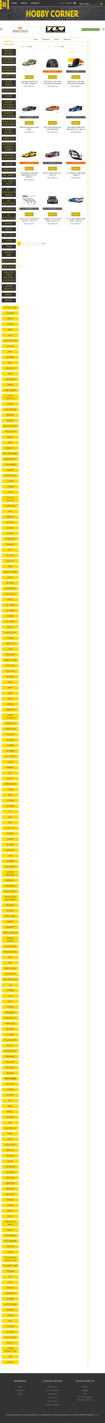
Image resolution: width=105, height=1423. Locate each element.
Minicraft (10, 927)
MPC (10, 957)
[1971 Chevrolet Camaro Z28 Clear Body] (52, 108)
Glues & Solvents (8, 131)
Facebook (85, 1387)
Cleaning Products (9, 287)
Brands (8, 300)
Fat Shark (10, 605)
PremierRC (10, 1057)
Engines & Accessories (9, 114)
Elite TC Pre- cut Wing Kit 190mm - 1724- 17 (29, 220)
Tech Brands (10, 1241)
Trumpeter (10, 1293)
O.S (10, 985)
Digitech (10, 522)
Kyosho (10, 834)
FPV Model (10, 622)
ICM (10, 773)
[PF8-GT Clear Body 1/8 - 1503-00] (52, 154)
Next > (43, 243)
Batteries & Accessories (9, 60)
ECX (10, 550)
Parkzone (10, 1023)
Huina (10, 762)
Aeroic (10, 319)
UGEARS (10, 1299)
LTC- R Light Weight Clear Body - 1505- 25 (76, 220)
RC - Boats (9, 175)
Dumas (10, 533)
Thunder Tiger (10, 1266)
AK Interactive (10, 341)
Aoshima (10, 357)
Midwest (10, 905)
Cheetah (10, 470)
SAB (10, 1123)
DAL (10, 511)
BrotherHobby (10, 454)
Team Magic (10, 1236)
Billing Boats (10, 426)
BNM (10, 443)
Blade (10, 437)
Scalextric (10, 1145)
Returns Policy (52, 1401)
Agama (10, 324)
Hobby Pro (10, 710)
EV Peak (10, 583)
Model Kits (8, 138)
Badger (10, 415)
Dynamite (10, 544)
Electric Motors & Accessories (9, 104)
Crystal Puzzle (10, 499)
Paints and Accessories (9, 156)
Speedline (10, 1178)
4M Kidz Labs (10, 308)
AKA (10, 335)
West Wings (10, 1337)
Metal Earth (10, 891)
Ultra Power (10, 1304)
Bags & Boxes (8, 261)
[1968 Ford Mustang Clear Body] (29, 108)
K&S (10, 817)
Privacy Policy (52, 1387)
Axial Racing (10, 409)
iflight (10, 778)
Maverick (10, 880)
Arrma (10, 385)
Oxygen (10, 1007)
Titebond (10, 1271)
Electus (10, 561)
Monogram (10, 946)
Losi (10, 856)
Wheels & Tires (8, 253)
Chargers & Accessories (9, 69)
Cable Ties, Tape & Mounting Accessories (9, 276)
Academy (10, 313)
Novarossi (10, 974)
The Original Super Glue (10, 1259)
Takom (10, 1205)
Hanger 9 (10, 677)
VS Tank (10, 1326)
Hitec (10, 699)
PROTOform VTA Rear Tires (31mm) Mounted (75, 82)
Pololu (10, 1046)
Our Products (20, 1390)
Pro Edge (10, 1068)
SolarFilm (10, 1167)
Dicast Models (8, 83)
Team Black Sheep (10, 1223)
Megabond (10, 886)
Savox (10, 1139)
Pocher (10, 1034)
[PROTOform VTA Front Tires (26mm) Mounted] (52, 63)
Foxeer (10, 616)
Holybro (10, 740)
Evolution (10, 594)
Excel (10, 599)
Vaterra (10, 1310)
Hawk (10, 693)
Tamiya (10, 1211)
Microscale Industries (10, 898)
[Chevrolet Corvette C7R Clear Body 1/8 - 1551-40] (76, 108)
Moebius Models (10, 939)
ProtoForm (10, 1079)
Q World (10, 1090)
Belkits (10, 420)
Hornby (10, 745)
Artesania (10, 379)
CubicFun (10, 506)
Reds (10, 1106)
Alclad (10, 346)
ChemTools (10, 476)
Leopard (10, 845)
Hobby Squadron (10, 716)
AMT (10, 352)
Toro (10, 1282)
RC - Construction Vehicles (9, 192)
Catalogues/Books (9, 266)
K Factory (10, 828)
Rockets (9, 223)
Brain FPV (10, 448)
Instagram (84, 1390)
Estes (10, 577)
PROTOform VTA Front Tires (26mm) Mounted (52, 82)
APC (10, 363)
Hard (10, 682)
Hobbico (10, 704)
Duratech (10, 539)
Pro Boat (10, 1062)
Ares (10, 374)
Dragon (10, 517)
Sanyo (10, 1134)
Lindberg (10, 850)
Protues (10, 1084)
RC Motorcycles (9, 216)
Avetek (10, 404)
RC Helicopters (9, 202)
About (24, 3)
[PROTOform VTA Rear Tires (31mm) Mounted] (76, 63)
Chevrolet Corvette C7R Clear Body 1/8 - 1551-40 (75, 128)
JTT (10, 812)
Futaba (10, 638)
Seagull (10, 1150)
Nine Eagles (10, 968)
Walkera (10, 1332)
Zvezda (10, 1362)
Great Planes (10, 660)
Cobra (10, 481)
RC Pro (10, 1095)
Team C (10, 1230)
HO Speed (10, 751)
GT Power (10, 666)
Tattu (10, 1216)
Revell (10, 1112)
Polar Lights (10, 1040)
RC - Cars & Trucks (8, 182)
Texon (10, 1252)
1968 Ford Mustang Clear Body (29, 128)
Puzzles (9, 164)
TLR (10, 1277)
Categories (46, 39)
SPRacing (10, 1189)
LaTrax (10, 839)
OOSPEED (10, 990)
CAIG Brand (10, 465)
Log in (62, 3)
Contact (35, 3)
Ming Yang (10, 916)
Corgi (10, 492)
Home (14, 3)
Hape (10, 688)
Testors (10, 1247)
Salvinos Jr (10, 1128)
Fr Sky (10, 627)
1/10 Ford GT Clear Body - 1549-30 (75, 174)
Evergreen (10, 588)
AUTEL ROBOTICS (10, 397)
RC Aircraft (8, 209)
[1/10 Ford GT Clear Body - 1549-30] (76, 154)
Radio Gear (8, 170)
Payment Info (52, 1397)
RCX (10, 1101)
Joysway (10, 801)
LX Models (10, 867)
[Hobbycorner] (4, 4)
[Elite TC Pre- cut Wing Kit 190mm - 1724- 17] (29, 200)
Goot (10, 649)
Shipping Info (52, 1394)
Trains (9, 246)
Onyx (10, 996)
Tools (9, 241)
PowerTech (10, 1051)
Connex (10, 487)
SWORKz (10, 1200)
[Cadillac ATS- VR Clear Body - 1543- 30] (52, 200)
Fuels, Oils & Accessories (9, 123)
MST (10, 963)
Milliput (10, 911)
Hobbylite (10, 723)
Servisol (10, 1156)
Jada (10, 795)
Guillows (10, 671)
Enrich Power (10, 572)
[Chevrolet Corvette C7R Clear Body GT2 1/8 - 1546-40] (29, 154)
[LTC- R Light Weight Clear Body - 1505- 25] (76, 200)
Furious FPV (10, 633)
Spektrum (10, 1183)
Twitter (84, 1394)
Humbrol (10, 767)
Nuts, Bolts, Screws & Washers (8, 147)
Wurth (10, 1343)
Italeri (10, 790)
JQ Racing (10, 806)
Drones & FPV (8, 90)
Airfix (10, 330)
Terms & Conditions (52, 1390)
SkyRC (10, 1161)
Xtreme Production (10, 1349)
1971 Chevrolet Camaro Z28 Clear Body (52, 128)
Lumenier (10, 861)
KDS (10, 823)
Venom (10, 1315)
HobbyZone (10, 729)
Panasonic (10, 1012)
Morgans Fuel (10, 952)
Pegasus (10, 1029)
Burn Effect (10, 459)
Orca (10, 1001)
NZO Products (10, 979)
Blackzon (10, 432)
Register (69, 3)
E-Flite (10, 555)
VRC (10, 1321)
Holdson (10, 734)
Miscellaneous (10, 933)
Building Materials (8, 52)
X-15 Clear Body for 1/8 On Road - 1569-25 (29, 82)
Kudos (96, 1415)
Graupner (10, 655)
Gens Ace (10, 644)
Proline (10, 1073)
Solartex (10, 1172)
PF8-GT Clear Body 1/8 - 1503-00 (52, 174)
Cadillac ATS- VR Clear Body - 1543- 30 (52, 220)
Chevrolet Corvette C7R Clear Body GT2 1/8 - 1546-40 (29, 175)
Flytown (10, 611)
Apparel (8, 295)
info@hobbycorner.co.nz (85, 1400)
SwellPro (10, 1194)
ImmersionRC (10, 784)
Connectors (9, 76)
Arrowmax (10, 390)
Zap (10, 1357)
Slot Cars (9, 235)
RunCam (10, 1117)
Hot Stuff (10, 756)
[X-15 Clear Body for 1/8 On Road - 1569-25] (29, 63)
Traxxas (10, 1288)
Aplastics (10, 368)
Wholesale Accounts (52, 1405)
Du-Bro (8, 96)
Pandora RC (10, 1018)
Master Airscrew (10, 873)
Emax (10, 566)
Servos (8, 229)
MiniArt (10, 922)
